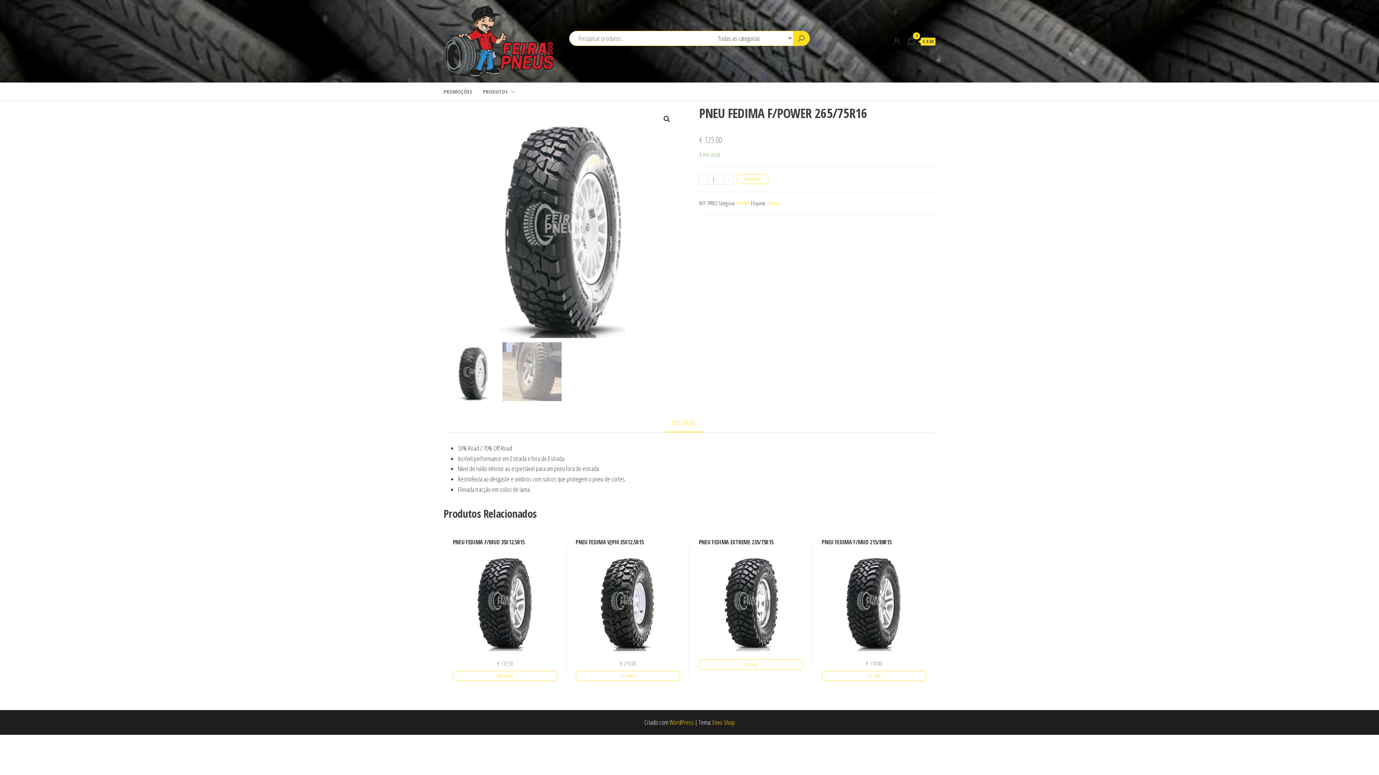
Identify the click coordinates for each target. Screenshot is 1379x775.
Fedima (773, 203)
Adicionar (752, 178)
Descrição (684, 422)
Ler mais (628, 675)
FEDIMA (743, 203)
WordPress (681, 722)
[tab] (689, 423)
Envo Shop (723, 722)
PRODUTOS (495, 91)
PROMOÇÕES (458, 91)
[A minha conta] (896, 40)
